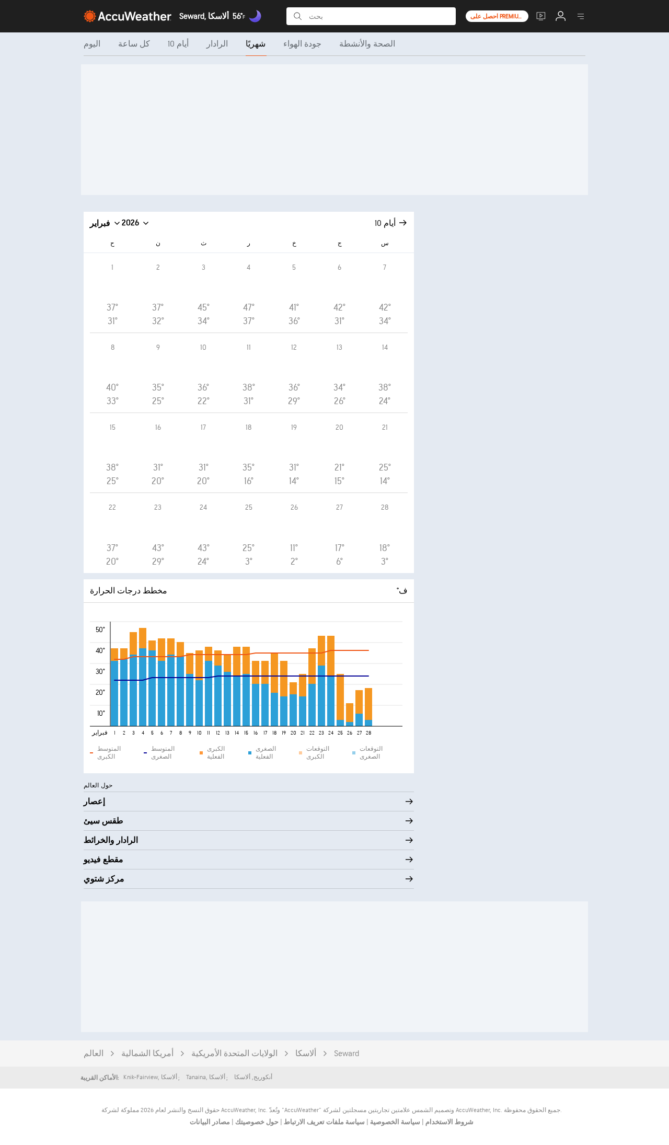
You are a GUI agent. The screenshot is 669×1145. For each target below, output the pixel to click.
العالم (93, 1054)
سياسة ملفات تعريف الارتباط (323, 1122)
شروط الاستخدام (449, 1122)
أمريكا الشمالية (147, 1054)
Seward (346, 1054)
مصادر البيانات (210, 1122)
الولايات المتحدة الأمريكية (234, 1054)
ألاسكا (305, 1054)
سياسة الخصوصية (394, 1122)
